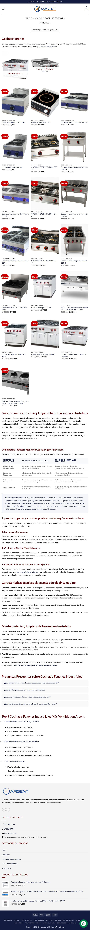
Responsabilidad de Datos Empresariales (59, 923)
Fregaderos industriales (11, 859)
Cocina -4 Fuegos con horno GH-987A (14, 355)
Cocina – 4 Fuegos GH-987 (41, 308)
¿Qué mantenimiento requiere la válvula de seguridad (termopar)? (30, 704)
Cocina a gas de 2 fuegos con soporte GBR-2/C (74, 168)
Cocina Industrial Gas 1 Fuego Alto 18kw (14, 309)
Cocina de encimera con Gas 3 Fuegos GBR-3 (15, 215)
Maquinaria (6, 868)
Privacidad (19, 923)
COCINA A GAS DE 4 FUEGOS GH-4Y (44, 262)
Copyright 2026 (32, 927)
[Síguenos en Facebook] (4, 809)
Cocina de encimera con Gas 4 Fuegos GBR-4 (15, 262)
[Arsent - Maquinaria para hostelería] (45, 8)
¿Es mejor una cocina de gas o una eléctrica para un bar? (27, 697)
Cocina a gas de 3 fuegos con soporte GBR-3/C (74, 215)
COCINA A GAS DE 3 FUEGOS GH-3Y (44, 215)
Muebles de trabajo (9, 864)
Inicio (28, 18)
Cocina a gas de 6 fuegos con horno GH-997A (73, 355)
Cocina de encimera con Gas (12, 167)
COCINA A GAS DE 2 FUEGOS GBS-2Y (44, 168)
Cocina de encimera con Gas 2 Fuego (74, 122)
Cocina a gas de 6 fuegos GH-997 (43, 354)
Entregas (8, 920)
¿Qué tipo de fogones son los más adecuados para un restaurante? (31, 683)
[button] (3, 9)
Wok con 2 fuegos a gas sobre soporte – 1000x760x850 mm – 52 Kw (74, 309)
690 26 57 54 (9, 829)
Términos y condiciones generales (59, 920)
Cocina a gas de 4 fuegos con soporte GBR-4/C (74, 262)
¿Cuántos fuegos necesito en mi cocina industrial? (24, 690)
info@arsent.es (10, 833)
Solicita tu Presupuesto (47, 47)
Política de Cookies (33, 923)
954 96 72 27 (9, 824)
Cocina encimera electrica (40, 122)
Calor (38, 18)
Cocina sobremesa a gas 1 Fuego (13, 122)
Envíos (16, 920)
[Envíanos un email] (8, 809)
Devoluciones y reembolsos (32, 920)
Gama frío (6, 855)
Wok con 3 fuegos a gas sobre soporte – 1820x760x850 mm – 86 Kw (15, 402)
